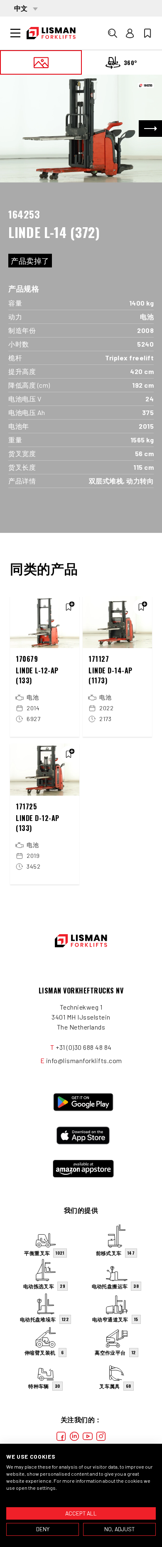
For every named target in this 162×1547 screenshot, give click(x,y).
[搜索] (112, 33)
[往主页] (51, 33)
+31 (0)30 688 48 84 (84, 1047)
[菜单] (15, 33)
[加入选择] (68, 607)
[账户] (130, 33)
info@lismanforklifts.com (84, 1060)
